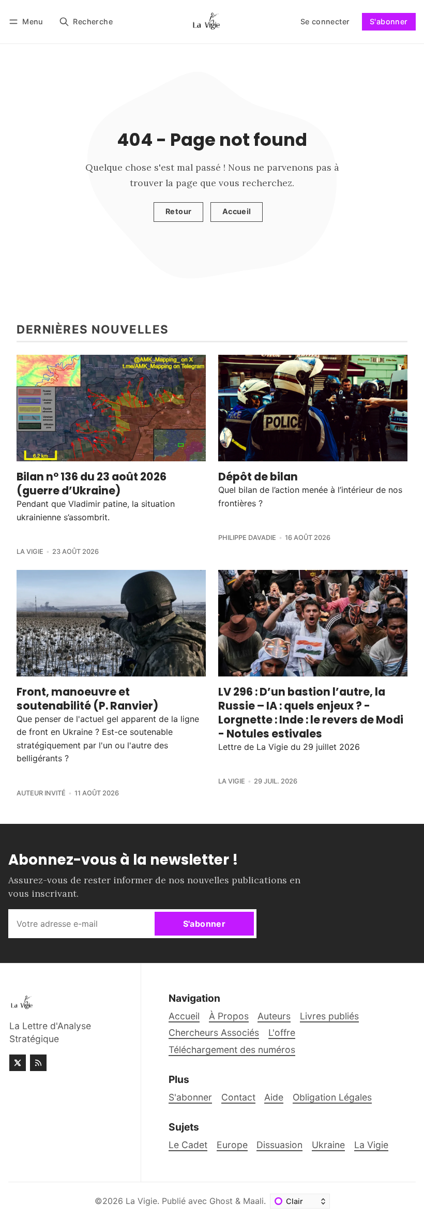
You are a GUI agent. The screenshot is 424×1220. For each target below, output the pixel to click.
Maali (253, 1201)
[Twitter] (17, 1063)
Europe (232, 1144)
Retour (178, 211)
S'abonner (389, 21)
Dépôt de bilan (258, 476)
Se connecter (325, 21)
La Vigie (30, 551)
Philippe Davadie (247, 537)
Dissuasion (279, 1144)
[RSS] (38, 1063)
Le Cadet (188, 1144)
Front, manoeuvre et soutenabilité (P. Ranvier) (87, 698)
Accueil (236, 211)
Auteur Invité (41, 793)
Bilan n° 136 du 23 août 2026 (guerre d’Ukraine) (91, 483)
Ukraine (328, 1144)
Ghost (221, 1201)
